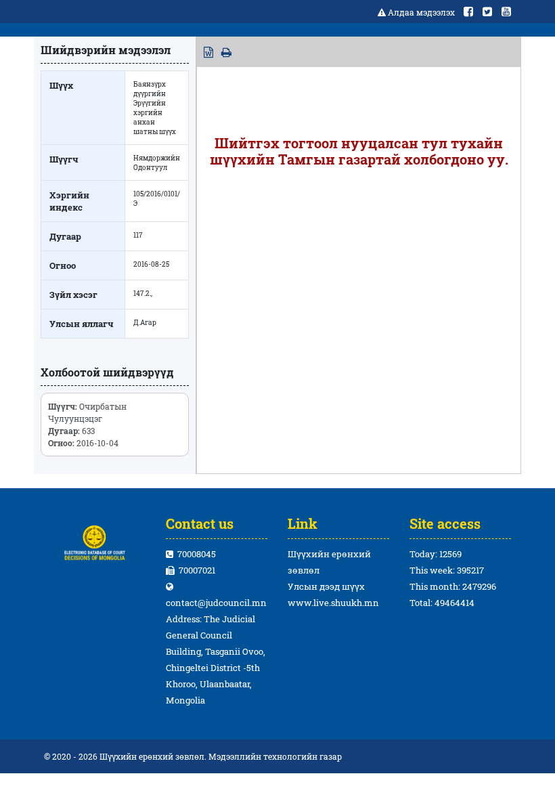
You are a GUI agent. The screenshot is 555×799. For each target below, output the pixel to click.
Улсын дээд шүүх (326, 586)
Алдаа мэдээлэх (421, 12)
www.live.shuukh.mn (333, 603)
